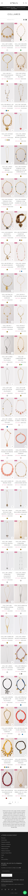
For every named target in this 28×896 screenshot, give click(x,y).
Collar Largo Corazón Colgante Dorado (20, 543)
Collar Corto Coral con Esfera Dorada (20, 451)
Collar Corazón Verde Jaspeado (21, 44)
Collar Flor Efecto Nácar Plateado (7, 389)
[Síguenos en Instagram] (5, 889)
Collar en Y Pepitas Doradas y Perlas (7, 75)
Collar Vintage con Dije (7, 134)
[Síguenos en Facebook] (2, 889)
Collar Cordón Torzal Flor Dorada (7, 730)
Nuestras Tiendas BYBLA (6, 853)
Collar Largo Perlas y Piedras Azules (7, 420)
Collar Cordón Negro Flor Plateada (7, 699)
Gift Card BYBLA (4, 859)
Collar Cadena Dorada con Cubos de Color (20, 201)
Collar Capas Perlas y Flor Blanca (21, 75)
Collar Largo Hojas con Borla (21, 637)
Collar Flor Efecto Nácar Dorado (21, 389)
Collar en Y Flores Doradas (7, 326)
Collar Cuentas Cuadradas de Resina (7, 792)
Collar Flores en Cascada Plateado (21, 607)
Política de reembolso (5, 850)
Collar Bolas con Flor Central (20, 729)
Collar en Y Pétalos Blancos (21, 295)
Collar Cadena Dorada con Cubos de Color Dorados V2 (7, 202)
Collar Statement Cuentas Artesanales (20, 234)
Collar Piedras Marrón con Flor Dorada (21, 761)
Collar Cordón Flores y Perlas (20, 419)
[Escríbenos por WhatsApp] (25, 892)
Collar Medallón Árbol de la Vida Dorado (20, 792)
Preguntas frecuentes (5, 842)
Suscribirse (6, 875)
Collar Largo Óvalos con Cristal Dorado (7, 512)
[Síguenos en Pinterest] (8, 889)
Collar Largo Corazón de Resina (7, 168)
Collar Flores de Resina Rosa (7, 482)
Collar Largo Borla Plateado (7, 666)
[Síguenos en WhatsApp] (15, 889)
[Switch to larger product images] (23, 19)
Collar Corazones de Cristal (21, 358)
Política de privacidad (5, 846)
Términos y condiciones (6, 844)
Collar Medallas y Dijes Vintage (7, 105)
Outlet (2, 855)
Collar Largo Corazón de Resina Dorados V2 (20, 136)
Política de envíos (4, 848)
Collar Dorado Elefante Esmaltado (7, 234)
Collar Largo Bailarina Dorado (20, 511)
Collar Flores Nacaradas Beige (7, 44)
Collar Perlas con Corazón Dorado (7, 296)
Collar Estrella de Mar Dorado (7, 264)
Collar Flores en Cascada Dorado (7, 637)
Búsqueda (3, 838)
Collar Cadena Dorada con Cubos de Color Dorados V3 (20, 169)
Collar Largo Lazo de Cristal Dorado (7, 543)
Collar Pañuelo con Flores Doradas (21, 667)
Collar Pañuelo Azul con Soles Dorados (21, 699)
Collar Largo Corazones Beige (21, 482)
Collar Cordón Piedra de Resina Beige (7, 451)
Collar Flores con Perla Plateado (7, 358)
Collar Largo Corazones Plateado (21, 574)
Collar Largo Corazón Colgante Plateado (7, 575)
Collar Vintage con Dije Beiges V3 (20, 105)
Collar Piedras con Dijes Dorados (7, 761)
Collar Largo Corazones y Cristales (21, 265)
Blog (2, 857)
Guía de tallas (4, 840)
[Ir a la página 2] (18, 802)
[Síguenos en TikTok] (12, 889)
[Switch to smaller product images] (26, 19)
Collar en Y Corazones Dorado (20, 327)
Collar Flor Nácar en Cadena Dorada (7, 607)
